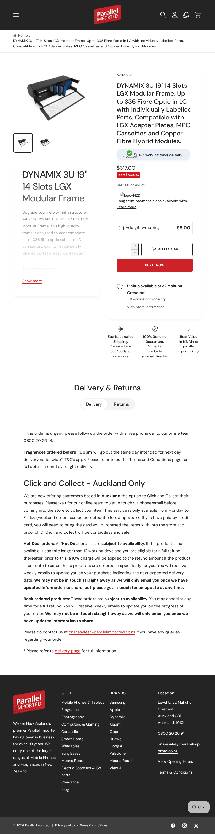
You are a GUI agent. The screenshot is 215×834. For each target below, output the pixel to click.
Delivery (94, 404)
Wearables (70, 746)
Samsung (117, 702)
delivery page (67, 651)
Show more (32, 281)
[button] (16, 15)
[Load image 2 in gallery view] (45, 143)
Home (23, 35)
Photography (72, 717)
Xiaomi (115, 724)
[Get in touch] (186, 15)
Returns (121, 404)
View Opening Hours (175, 761)
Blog (65, 789)
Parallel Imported (37, 825)
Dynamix (124, 76)
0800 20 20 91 (171, 733)
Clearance (70, 782)
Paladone (118, 753)
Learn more (126, 207)
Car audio (69, 731)
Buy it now (154, 265)
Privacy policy (65, 825)
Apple (115, 709)
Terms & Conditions (175, 772)
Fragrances (70, 709)
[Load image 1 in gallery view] (23, 143)
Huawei (116, 739)
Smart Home (72, 739)
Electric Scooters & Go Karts (81, 771)
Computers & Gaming (80, 724)
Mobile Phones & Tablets (82, 702)
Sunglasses (70, 753)
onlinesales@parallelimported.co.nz (102, 632)
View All (116, 768)
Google (116, 746)
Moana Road (72, 760)
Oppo (115, 731)
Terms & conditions (94, 825)
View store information (146, 307)
